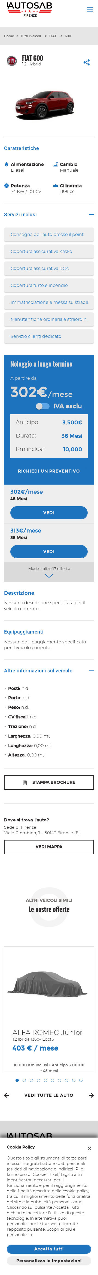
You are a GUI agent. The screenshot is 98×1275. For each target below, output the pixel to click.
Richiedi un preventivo (49, 471)
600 (68, 36)
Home (9, 36)
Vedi (49, 512)
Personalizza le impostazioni (49, 1260)
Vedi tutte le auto (48, 1095)
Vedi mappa (49, 846)
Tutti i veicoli (31, 36)
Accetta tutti (48, 1249)
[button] (17, 1080)
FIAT (52, 36)
